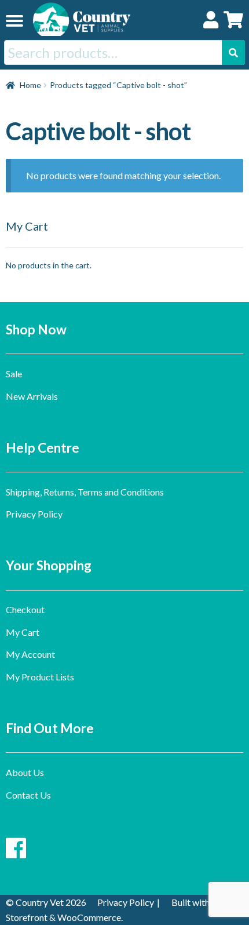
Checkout (25, 609)
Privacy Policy (34, 513)
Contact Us (28, 794)
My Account (30, 654)
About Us (25, 772)
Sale (14, 373)
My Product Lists (40, 676)
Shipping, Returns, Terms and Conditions (85, 491)
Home (30, 85)
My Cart (22, 632)
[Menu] (14, 20)
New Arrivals (32, 396)
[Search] (233, 52)
